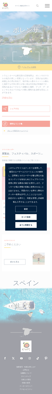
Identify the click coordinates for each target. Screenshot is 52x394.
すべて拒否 (26, 217)
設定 (26, 209)
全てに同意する (26, 225)
